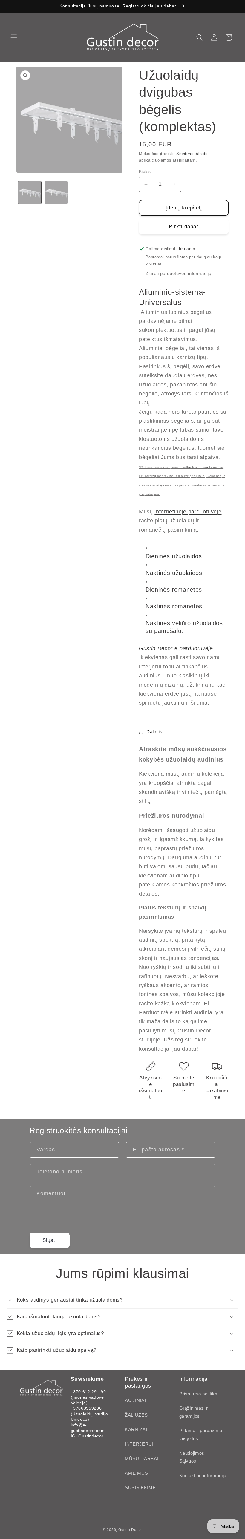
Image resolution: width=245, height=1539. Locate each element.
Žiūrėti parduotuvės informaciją (178, 273)
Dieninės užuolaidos (174, 556)
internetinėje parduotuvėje (187, 512)
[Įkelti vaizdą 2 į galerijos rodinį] (56, 192)
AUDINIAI (135, 1400)
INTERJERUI (139, 1443)
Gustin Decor (130, 1530)
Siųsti (49, 1240)
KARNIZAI (136, 1429)
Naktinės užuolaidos (174, 573)
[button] (14, 37)
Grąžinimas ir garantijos (193, 1412)
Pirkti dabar (183, 226)
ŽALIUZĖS (136, 1414)
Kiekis (145, 171)
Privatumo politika (198, 1393)
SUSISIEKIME (140, 1487)
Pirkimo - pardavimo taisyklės (201, 1434)
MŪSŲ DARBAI (141, 1458)
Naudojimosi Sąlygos (192, 1457)
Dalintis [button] (154, 731)
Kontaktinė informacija (203, 1475)
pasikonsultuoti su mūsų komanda (197, 467)
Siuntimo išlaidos (193, 153)
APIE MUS (136, 1473)
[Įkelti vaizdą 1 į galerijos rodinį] (29, 192)
